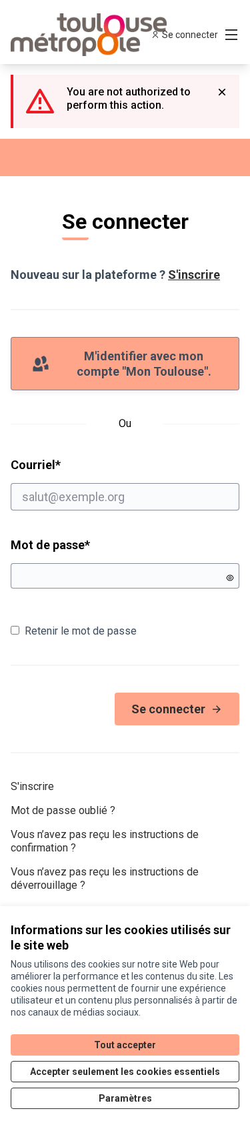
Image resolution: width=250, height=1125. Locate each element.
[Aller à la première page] (95, 34)
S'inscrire (194, 275)
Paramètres (125, 1098)
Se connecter (168, 709)
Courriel (87, 464)
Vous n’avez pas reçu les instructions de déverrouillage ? (105, 878)
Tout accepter (125, 1045)
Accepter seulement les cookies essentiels (125, 1071)
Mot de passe (50, 545)
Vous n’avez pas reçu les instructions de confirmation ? (105, 841)
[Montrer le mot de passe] (230, 578)
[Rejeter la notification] (222, 92)
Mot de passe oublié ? (63, 810)
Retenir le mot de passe (81, 631)
